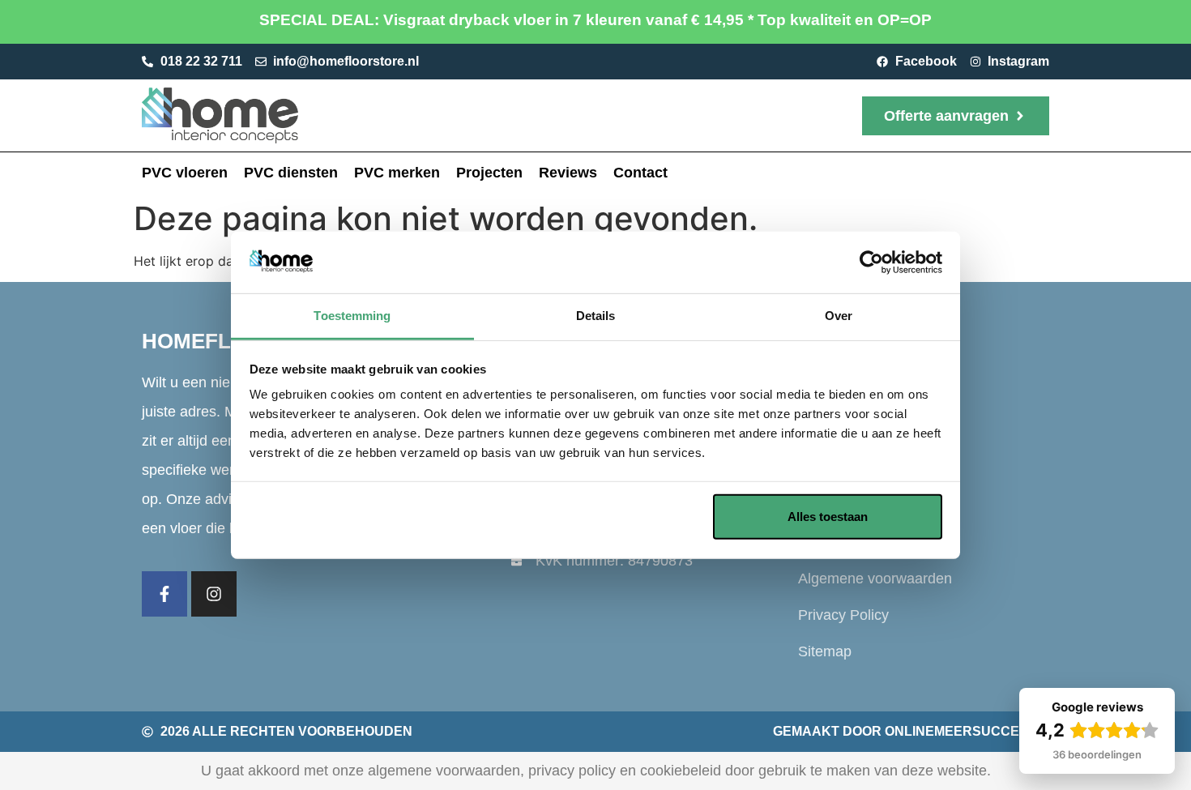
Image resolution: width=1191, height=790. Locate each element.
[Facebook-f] (164, 594)
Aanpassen (584, 516)
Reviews (568, 172)
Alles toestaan (828, 516)
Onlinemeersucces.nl (967, 731)
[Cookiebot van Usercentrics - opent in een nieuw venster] (871, 262)
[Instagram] (214, 594)
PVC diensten (291, 172)
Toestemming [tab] (352, 315)
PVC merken (397, 172)
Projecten (489, 172)
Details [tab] (596, 315)
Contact (640, 172)
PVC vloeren (185, 172)
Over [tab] (838, 315)
